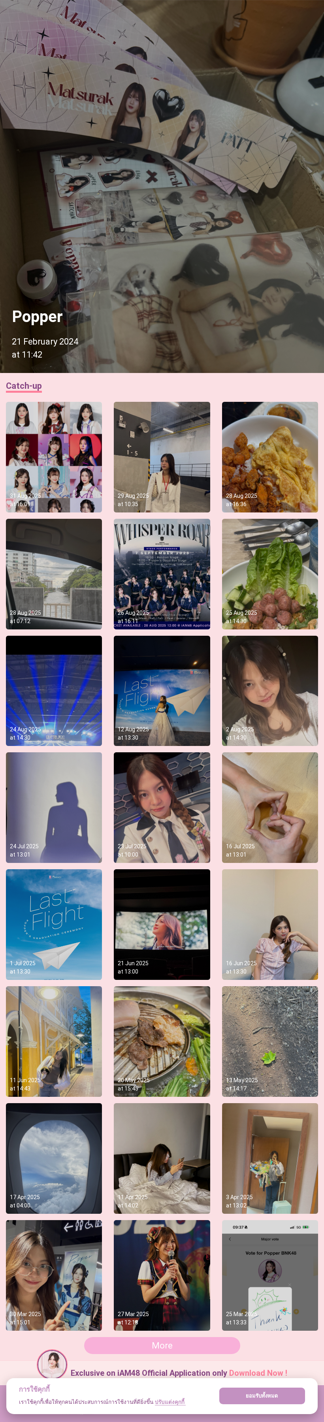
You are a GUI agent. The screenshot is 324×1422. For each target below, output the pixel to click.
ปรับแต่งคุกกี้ (170, 1402)
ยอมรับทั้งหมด (262, 1395)
